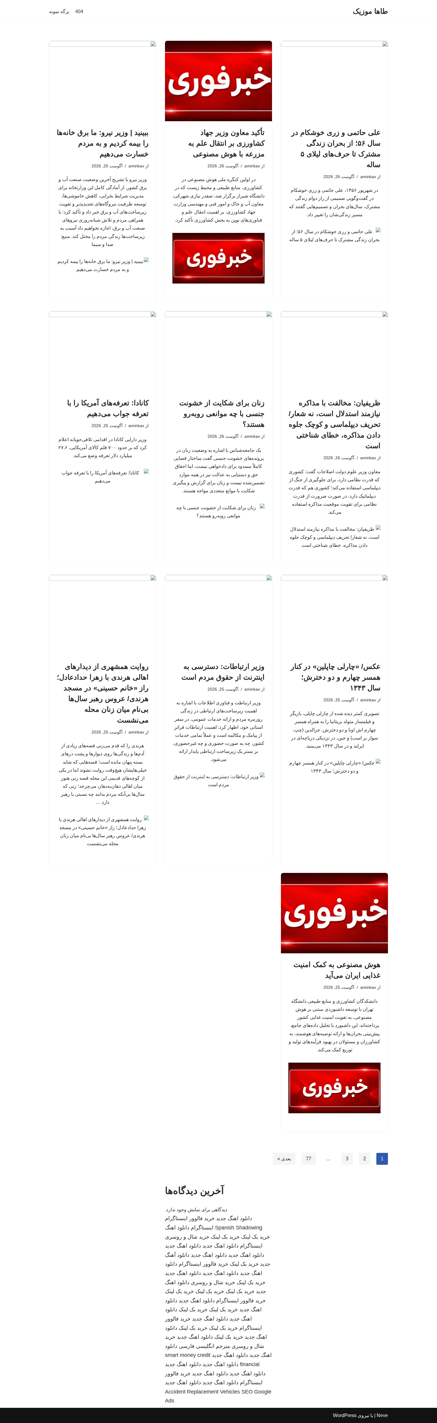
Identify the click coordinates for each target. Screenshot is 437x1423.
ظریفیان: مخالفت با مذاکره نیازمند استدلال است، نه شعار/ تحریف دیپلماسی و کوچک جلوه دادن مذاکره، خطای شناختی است (335, 424)
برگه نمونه (59, 11)
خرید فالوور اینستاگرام (190, 1218)
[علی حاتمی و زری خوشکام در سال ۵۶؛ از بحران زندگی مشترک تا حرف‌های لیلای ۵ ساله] (334, 81)
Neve (382, 1415)
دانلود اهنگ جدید (234, 1218)
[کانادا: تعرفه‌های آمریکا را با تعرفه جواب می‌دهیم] (102, 351)
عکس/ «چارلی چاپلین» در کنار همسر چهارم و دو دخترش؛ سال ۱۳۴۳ (336, 677)
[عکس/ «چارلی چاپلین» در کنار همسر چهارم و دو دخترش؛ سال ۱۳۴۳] (334, 615)
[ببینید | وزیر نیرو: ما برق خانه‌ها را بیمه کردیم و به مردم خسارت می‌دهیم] (102, 81)
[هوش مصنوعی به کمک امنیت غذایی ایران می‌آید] (334, 913)
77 (308, 1158)
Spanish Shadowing (238, 1228)
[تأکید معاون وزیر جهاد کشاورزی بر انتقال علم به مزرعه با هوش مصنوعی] (218, 81)
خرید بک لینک (255, 1237)
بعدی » (284, 1158)
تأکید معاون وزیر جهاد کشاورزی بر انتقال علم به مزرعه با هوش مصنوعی (226, 143)
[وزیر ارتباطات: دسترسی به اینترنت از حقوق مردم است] (218, 615)
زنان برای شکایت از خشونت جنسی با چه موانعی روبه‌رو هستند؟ (222, 413)
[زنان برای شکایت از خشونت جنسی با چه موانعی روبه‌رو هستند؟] (218, 351)
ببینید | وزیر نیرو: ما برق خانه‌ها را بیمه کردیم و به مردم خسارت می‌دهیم (103, 143)
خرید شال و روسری (187, 1237)
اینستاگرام (202, 1228)
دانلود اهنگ (177, 1228)
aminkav (368, 176)
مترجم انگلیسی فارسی (204, 1346)
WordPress (344, 1415)
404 (79, 11)
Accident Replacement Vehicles (202, 1392)
